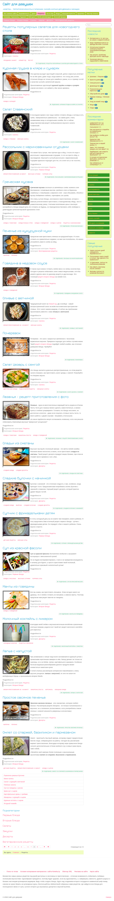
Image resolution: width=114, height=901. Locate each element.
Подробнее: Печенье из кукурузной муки (69, 258)
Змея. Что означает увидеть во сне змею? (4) (99, 148)
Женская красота (68, 13)
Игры (90, 204)
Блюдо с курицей (9, 101)
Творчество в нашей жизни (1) (97, 144)
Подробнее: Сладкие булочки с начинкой (69, 508)
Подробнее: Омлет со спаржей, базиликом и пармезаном (63, 771)
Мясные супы (22, 540)
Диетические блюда (10, 389)
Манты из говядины (18, 586)
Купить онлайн (94, 218)
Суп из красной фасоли (22, 548)
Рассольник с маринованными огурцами (36, 147)
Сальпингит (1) (95, 127)
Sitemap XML (67, 871)
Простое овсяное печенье (24, 697)
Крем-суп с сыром (10, 791)
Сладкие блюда (8, 470)
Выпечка (6, 255)
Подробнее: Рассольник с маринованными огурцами (65, 177)
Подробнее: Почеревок (75, 360)
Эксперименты (94, 189)
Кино (90, 209)
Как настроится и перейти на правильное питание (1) (99, 131)
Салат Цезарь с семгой (21, 364)
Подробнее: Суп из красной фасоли (71, 581)
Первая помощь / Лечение (99, 97)
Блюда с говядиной (41, 223)
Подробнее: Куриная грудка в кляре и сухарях (67, 104)
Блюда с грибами (9, 139)
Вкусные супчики (34, 174)
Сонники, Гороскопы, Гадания (15, 17)
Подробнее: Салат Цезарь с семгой (71, 392)
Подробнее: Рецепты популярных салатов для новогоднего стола (60, 63)
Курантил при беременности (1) (96, 140)
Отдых (92, 108)
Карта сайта (94, 871)
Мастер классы (92, 13)
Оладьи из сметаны (18, 443)
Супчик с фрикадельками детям (29, 513)
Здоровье (81, 13)
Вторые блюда (22, 20)
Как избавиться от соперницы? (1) (96, 164)
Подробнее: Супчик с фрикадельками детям (68, 543)
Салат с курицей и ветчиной (14, 781)
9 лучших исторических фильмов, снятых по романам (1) (98, 158)
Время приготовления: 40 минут (14, 174)
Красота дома (95, 79)
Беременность (24, 13)
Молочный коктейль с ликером (28, 619)
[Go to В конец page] (48, 847)
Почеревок (12, 333)
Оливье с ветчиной (18, 298)
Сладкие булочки (30, 505)
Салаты (33, 20)
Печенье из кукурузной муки (27, 231)
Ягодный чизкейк (10, 803)
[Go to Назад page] (8, 847)
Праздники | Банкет (10, 60)
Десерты (50, 20)
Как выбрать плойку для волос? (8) (99, 136)
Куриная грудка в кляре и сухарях (31, 68)
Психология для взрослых (96, 90)
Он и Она (49, 13)
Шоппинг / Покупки (97, 76)
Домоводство (95, 86)
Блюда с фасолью (9, 578)
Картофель (49, 689)
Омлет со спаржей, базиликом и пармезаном (39, 732)
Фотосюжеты (93, 180)
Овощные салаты (43, 389)
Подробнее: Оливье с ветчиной (72, 328)
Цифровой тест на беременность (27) (97, 124)
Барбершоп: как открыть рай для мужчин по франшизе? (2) (99, 153)
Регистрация (93, 175)
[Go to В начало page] (5, 847)
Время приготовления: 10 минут (29, 768)
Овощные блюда (60, 689)
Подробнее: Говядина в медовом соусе (69, 293)
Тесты (91, 199)
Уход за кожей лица (97, 101)
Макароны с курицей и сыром (15, 797)
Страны (91, 185)
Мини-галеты (9, 778)
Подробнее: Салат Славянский (72, 142)
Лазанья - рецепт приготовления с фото (36, 397)
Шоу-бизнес (93, 213)
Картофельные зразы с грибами (16, 794)
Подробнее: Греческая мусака (72, 226)
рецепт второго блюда (46, 277)
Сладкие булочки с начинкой (27, 478)
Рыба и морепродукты (27, 389)
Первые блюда (9, 20)
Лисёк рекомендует (44, 17)
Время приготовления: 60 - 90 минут (16, 325)
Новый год (22, 60)
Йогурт (30, 60)
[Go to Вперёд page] (44, 847)
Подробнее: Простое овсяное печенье (69, 727)
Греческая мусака (18, 182)
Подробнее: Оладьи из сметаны (72, 473)
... (24, 847)
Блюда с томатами (9, 223)
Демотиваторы (94, 194)
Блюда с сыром (55, 223)
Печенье (14, 255)
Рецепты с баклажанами (72, 223)
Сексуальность (95, 83)
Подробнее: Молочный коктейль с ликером (68, 646)
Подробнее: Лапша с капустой (72, 692)
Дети (33, 13)
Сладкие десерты (22, 470)
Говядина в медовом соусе (25, 263)
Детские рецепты (9, 540)
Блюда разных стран (26, 223)
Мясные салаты (22, 139)
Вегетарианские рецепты (64, 20)
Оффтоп (92, 233)
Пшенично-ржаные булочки (14, 775)
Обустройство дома (97, 94)
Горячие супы (47, 174)
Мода (58, 13)
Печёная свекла (10, 785)
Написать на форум (96, 228)
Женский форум (60, 17)
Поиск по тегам (12, 871)
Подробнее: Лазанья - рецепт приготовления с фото (65, 438)
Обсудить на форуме (96, 223)
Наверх (108, 897)
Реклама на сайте (81, 871)
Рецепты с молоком (26, 643)
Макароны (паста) (25, 435)
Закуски (41, 20)
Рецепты (41, 13)
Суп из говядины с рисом (13, 788)
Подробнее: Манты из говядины (72, 614)
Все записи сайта (10, 13)
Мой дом (31, 17)
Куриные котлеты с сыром (13, 800)
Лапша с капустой (17, 651)
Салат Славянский (18, 109)
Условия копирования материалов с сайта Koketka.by (40, 871)
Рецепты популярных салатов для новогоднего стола (41, 28)
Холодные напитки (10, 643)
